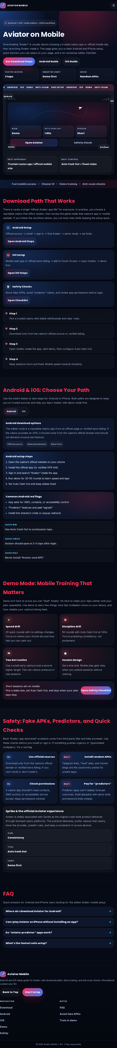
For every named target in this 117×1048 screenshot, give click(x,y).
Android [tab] (11, 411)
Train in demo (68, 1020)
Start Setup (32, 992)
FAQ (62, 1007)
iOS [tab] (24, 411)
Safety (4, 1033)
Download (6, 1007)
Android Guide (48, 61)
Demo (3, 1026)
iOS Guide (71, 61)
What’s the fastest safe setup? (26, 943)
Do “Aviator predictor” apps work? (29, 932)
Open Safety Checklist (96, 690)
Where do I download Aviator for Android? (33, 911)
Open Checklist (18, 300)
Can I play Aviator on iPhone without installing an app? (42, 922)
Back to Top (10, 992)
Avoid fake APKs (70, 1013)
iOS (2, 1020)
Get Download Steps (19, 61)
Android (5, 1013)
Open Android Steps (21, 241)
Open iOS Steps (18, 273)
